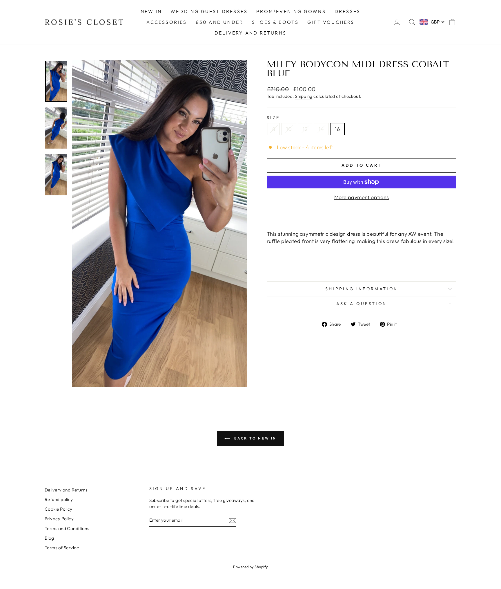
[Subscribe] (232, 520)
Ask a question (361, 303)
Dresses (347, 11)
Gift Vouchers (331, 22)
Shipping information (361, 288)
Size (273, 117)
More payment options (361, 197)
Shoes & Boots (275, 22)
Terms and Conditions (67, 528)
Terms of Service (62, 547)
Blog (49, 538)
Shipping (304, 96)
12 (305, 129)
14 (321, 129)
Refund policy (59, 499)
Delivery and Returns (66, 490)
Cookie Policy (58, 509)
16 (337, 129)
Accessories (166, 22)
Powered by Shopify (250, 566)
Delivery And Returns (250, 33)
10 (289, 129)
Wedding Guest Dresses (209, 11)
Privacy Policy (59, 518)
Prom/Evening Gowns (291, 11)
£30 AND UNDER (220, 22)
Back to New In (255, 438)
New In (151, 11)
